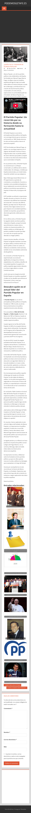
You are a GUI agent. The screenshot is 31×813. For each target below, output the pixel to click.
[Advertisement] (15, 26)
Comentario (8, 708)
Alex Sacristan (12, 68)
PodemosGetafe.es (16, 3)
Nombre (7, 732)
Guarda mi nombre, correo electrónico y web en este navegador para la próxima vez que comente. (14, 756)
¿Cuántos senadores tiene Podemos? (16, 688)
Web (5, 747)
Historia (21, 68)
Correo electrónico (10, 739)
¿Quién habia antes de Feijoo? (12, 685)
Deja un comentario (9, 70)
